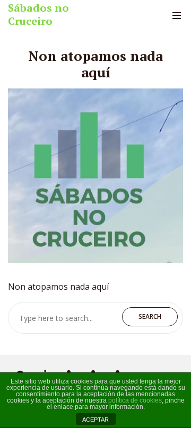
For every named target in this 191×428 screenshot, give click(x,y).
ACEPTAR (95, 419)
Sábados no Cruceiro (38, 14)
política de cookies (135, 400)
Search (149, 316)
